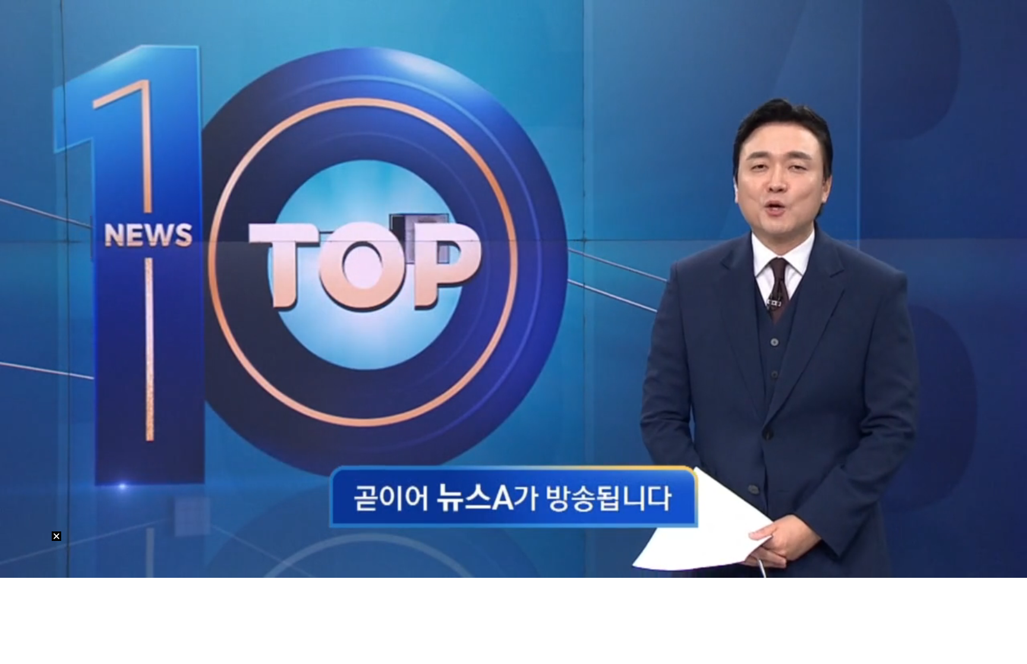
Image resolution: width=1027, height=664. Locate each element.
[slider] (513, 554)
